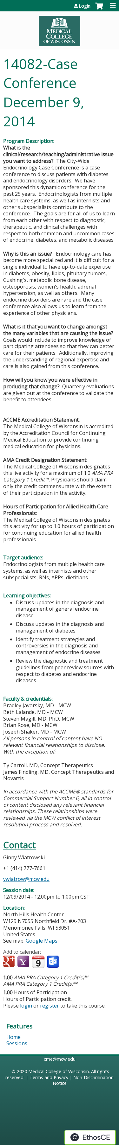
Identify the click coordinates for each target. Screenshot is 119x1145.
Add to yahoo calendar (23, 962)
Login (84, 6)
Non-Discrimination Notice (83, 1080)
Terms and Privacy (49, 1077)
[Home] (59, 28)
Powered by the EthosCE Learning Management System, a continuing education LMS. (90, 1137)
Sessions (16, 1043)
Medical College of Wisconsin (58, 1071)
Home (13, 1037)
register (49, 1005)
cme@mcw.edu (60, 1059)
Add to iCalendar (38, 961)
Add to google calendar (9, 962)
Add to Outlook (53, 962)
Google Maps (41, 940)
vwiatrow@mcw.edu (26, 878)
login (26, 1005)
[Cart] (99, 9)
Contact (19, 845)
